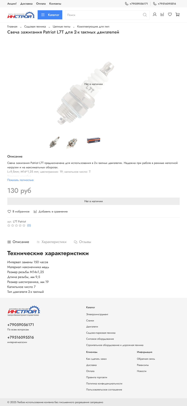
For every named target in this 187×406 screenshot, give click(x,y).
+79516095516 (167, 3)
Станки (90, 320)
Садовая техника (35, 26)
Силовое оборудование (100, 339)
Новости (141, 371)
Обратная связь (146, 359)
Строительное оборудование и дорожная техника (114, 345)
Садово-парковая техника (100, 333)
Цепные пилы (61, 26)
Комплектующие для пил (93, 26)
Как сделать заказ (96, 359)
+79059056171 (139, 3)
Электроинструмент (97, 314)
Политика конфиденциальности (104, 383)
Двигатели (92, 326)
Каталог (53, 14)
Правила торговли (96, 377)
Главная (12, 26)
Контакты (55, 3)
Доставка (26, 3)
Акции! (12, 3)
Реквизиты (143, 365)
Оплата (41, 3)
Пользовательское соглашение (104, 389)
